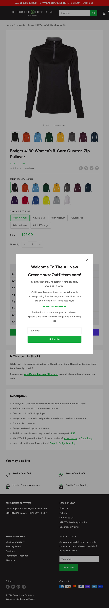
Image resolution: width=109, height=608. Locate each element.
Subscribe (54, 339)
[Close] (87, 259)
